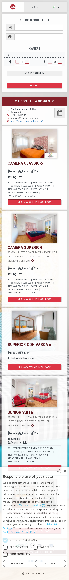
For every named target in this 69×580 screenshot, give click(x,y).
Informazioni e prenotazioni (34, 202)
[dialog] (34, 523)
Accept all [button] (18, 563)
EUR (33, 7)
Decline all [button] (50, 563)
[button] (34, 573)
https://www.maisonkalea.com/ (27, 121)
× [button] (64, 471)
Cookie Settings (11, 532)
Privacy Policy (29, 532)
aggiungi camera (34, 73)
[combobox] (59, 471)
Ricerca (34, 85)
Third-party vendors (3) (32, 505)
